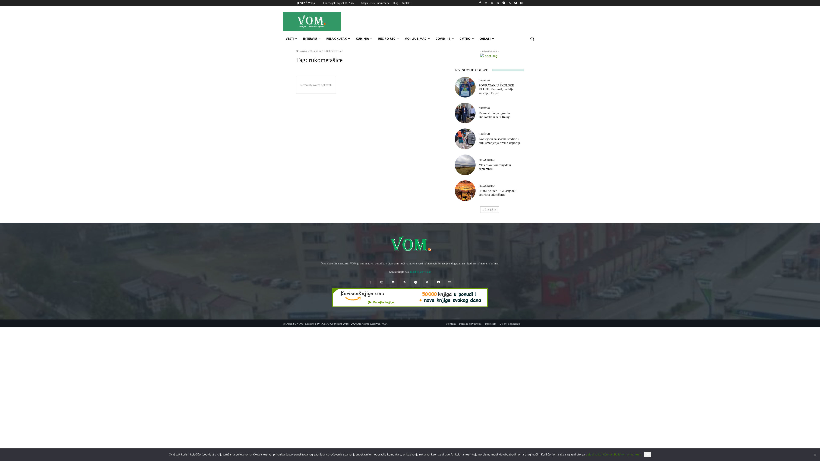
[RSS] (497, 3)
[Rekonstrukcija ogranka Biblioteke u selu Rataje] (465, 113)
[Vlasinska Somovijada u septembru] (465, 165)
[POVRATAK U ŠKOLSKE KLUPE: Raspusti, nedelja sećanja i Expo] (465, 87)
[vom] (410, 244)
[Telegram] (503, 3)
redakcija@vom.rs (420, 271)
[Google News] (521, 3)
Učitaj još (488, 209)
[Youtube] (515, 3)
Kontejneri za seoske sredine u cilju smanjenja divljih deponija (500, 140)
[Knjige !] (410, 297)
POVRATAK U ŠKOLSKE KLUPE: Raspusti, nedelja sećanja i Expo (496, 89)
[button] (532, 39)
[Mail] (491, 3)
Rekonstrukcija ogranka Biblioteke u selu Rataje (495, 115)
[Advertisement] (448, 21)
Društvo (484, 80)
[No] (815, 455)
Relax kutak (487, 160)
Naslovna (301, 51)
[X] (509, 3)
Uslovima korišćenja (599, 454)
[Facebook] (480, 3)
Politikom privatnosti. (628, 454)
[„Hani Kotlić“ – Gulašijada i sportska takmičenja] (465, 190)
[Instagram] (485, 3)
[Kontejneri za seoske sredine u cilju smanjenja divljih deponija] (465, 138)
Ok (647, 454)
